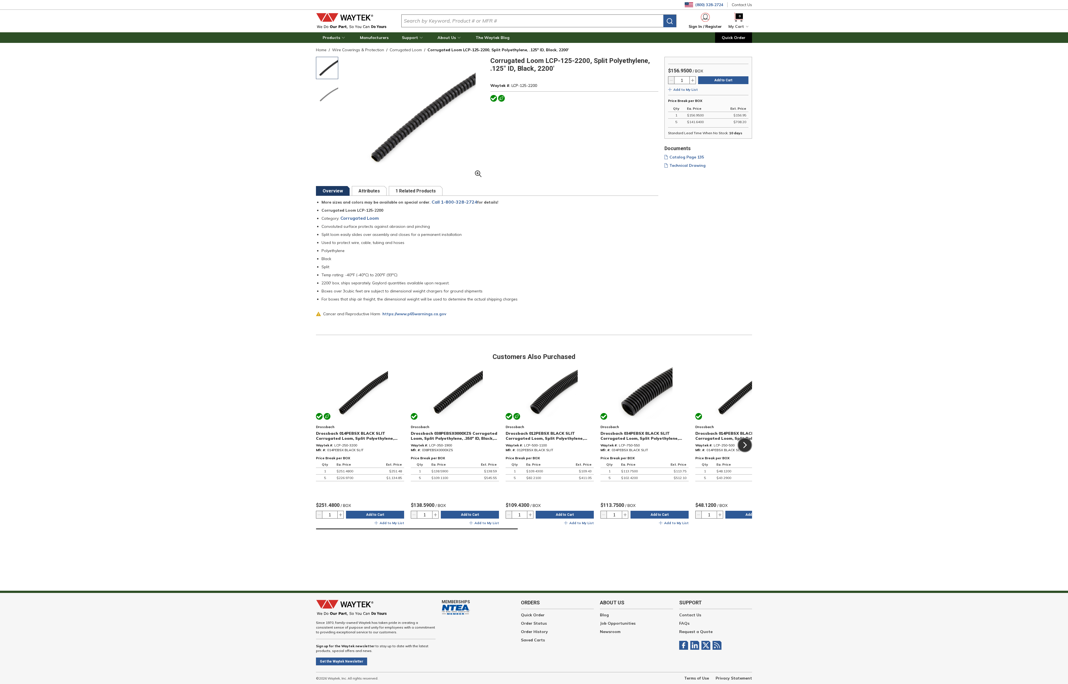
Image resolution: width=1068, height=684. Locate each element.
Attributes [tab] (369, 191)
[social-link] (684, 645)
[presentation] (333, 191)
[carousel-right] (745, 445)
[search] (669, 21)
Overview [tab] (333, 191)
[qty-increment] (692, 80)
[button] (334, 37)
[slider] (417, 528)
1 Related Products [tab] (415, 191)
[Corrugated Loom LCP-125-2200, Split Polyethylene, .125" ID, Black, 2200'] (327, 68)
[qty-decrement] (671, 80)
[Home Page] (354, 21)
